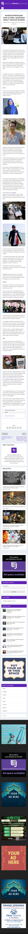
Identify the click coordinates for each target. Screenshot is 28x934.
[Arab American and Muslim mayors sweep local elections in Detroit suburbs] (14, 517)
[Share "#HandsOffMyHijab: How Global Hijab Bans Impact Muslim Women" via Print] (20, 427)
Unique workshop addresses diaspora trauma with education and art (15, 646)
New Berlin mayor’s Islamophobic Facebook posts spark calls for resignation (14, 610)
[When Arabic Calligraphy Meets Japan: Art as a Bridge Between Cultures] (4, 652)
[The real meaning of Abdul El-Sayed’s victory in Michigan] (4, 640)
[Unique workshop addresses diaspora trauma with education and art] (4, 646)
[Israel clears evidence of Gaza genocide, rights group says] (4, 623)
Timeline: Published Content (9, 601)
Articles (4, 695)
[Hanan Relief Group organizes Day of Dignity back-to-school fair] (4, 628)
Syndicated (14, 24)
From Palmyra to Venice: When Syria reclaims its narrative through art (15, 634)
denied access (8, 349)
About (4, 688)
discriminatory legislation (11, 194)
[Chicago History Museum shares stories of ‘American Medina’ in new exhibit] (14, 536)
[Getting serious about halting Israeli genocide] (14, 498)
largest (13, 90)
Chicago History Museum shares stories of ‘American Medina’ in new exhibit (13, 546)
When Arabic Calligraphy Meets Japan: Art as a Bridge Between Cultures (15, 651)
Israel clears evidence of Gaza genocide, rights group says (16, 622)
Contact (4, 704)
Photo (4, 698)
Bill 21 (10, 294)
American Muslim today (10, 415)
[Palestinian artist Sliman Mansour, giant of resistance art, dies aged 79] (4, 617)
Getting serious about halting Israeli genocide (14, 506)
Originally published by (10, 410)
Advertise (5, 710)
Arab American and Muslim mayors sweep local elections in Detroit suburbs (13, 526)
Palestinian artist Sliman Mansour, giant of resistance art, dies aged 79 (16, 617)
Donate (4, 707)
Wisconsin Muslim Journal (13, 22)
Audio (4, 701)
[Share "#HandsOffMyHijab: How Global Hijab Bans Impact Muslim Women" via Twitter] (10, 427)
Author (6, 412)
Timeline (5, 691)
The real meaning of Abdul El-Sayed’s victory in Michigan (15, 640)
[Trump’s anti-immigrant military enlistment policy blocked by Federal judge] (14, 478)
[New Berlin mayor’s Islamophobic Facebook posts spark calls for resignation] (4, 610)
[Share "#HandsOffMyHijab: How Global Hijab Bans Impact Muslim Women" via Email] (18, 427)
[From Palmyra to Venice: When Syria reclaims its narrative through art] (4, 634)
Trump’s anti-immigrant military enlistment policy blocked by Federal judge (14, 487)
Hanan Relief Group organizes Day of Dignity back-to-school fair (15, 628)
